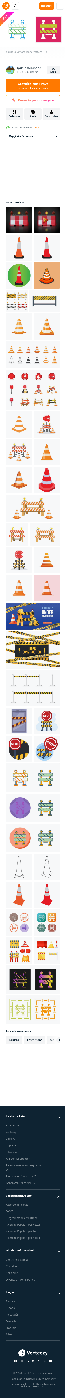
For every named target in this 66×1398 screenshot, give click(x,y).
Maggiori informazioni (21, 134)
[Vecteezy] (6, 6)
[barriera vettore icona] (32, 1106)
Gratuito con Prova (33, 85)
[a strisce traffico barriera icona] (21, 383)
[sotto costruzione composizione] (32, 922)
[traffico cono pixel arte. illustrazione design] (19, 357)
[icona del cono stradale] (19, 274)
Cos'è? (37, 127)
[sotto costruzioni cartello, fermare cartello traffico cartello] (19, 218)
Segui (53, 71)
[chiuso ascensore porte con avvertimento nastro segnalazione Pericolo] (19, 993)
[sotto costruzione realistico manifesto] (32, 888)
